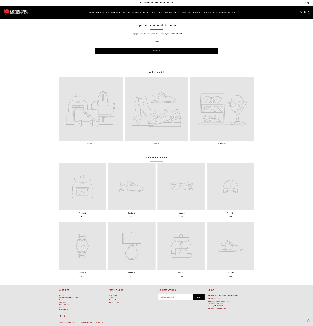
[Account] (305, 12)
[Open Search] (301, 12)
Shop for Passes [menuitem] (131, 12)
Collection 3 (222, 144)
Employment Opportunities (68, 297)
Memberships (113, 300)
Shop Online (113, 295)
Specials (112, 297)
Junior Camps (114, 302)
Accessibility (63, 309)
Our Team (62, 300)
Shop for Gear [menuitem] (209, 12)
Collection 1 (91, 144)
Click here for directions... (217, 308)
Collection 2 (156, 144)
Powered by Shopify (95, 322)
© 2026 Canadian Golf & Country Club (73, 322)
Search (61, 295)
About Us (62, 307)
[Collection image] (91, 109)
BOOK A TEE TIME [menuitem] (96, 12)
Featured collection (156, 157)
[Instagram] (308, 3)
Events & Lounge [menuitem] (190, 12)
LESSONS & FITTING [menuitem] (152, 12)
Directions (62, 302)
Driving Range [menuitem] (113, 12)
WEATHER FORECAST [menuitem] (228, 12)
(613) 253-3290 (64, 305)
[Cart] (309, 12)
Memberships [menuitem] (171, 12)
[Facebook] (305, 3)
